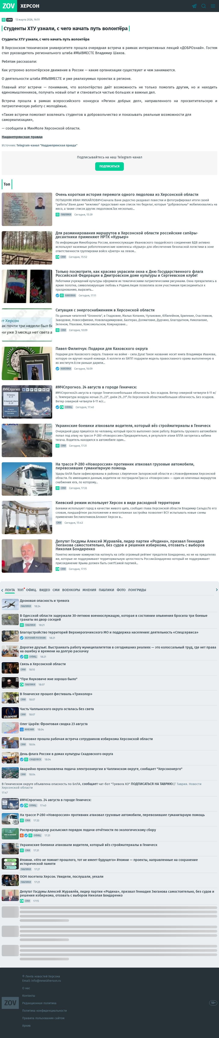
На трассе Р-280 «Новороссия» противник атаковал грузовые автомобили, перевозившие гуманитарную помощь (125, 466)
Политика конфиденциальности (44, 1011)
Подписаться (109, 166)
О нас (26, 988)
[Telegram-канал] (194, 6)
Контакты (28, 996)
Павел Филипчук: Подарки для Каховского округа (102, 348)
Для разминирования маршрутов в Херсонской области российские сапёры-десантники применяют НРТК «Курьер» (127, 235)
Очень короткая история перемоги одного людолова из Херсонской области (127, 194)
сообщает (90, 784)
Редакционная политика (39, 1003)
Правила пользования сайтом (43, 1018)
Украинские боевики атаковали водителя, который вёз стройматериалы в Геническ (133, 425)
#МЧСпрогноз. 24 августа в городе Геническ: (96, 387)
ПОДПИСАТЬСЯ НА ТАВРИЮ (152, 784)
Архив (26, 1026)
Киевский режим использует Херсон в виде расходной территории (118, 502)
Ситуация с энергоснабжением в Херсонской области (105, 310)
